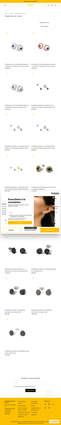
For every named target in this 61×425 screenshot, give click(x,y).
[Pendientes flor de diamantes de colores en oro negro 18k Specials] (43, 169)
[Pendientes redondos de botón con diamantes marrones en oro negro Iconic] (17, 251)
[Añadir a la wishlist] (6, 32)
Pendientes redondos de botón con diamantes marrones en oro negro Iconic (16, 270)
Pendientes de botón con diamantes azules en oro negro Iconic (17, 352)
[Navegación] (5, 5)
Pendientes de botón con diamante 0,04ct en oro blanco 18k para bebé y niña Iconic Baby (43, 147)
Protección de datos (34, 421)
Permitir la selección (30, 230)
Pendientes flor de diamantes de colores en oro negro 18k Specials (43, 188)
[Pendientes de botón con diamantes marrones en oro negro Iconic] (17, 292)
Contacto (7, 413)
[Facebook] (45, 404)
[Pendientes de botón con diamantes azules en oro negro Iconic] (17, 333)
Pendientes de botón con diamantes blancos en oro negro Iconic (41, 311)
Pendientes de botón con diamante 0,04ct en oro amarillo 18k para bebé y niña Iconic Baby (17, 188)
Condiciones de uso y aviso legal (19, 421)
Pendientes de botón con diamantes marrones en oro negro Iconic (15, 311)
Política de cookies (45, 421)
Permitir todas (50, 230)
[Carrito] (55, 5)
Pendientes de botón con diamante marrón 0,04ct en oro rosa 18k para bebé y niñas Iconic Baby (17, 147)
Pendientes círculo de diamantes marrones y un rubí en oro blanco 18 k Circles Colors (43, 65)
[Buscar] (48, 5)
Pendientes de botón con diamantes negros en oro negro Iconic (43, 270)
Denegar (11, 230)
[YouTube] (53, 404)
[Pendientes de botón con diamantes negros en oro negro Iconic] (43, 251)
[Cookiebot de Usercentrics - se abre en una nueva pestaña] (52, 193)
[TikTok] (49, 408)
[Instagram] (49, 404)
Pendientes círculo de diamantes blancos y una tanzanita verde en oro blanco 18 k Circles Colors (17, 106)
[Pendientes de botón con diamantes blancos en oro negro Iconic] (43, 292)
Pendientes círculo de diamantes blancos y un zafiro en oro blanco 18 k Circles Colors (17, 65)
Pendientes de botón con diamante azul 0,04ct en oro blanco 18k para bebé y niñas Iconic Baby (43, 106)
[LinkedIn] (45, 408)
